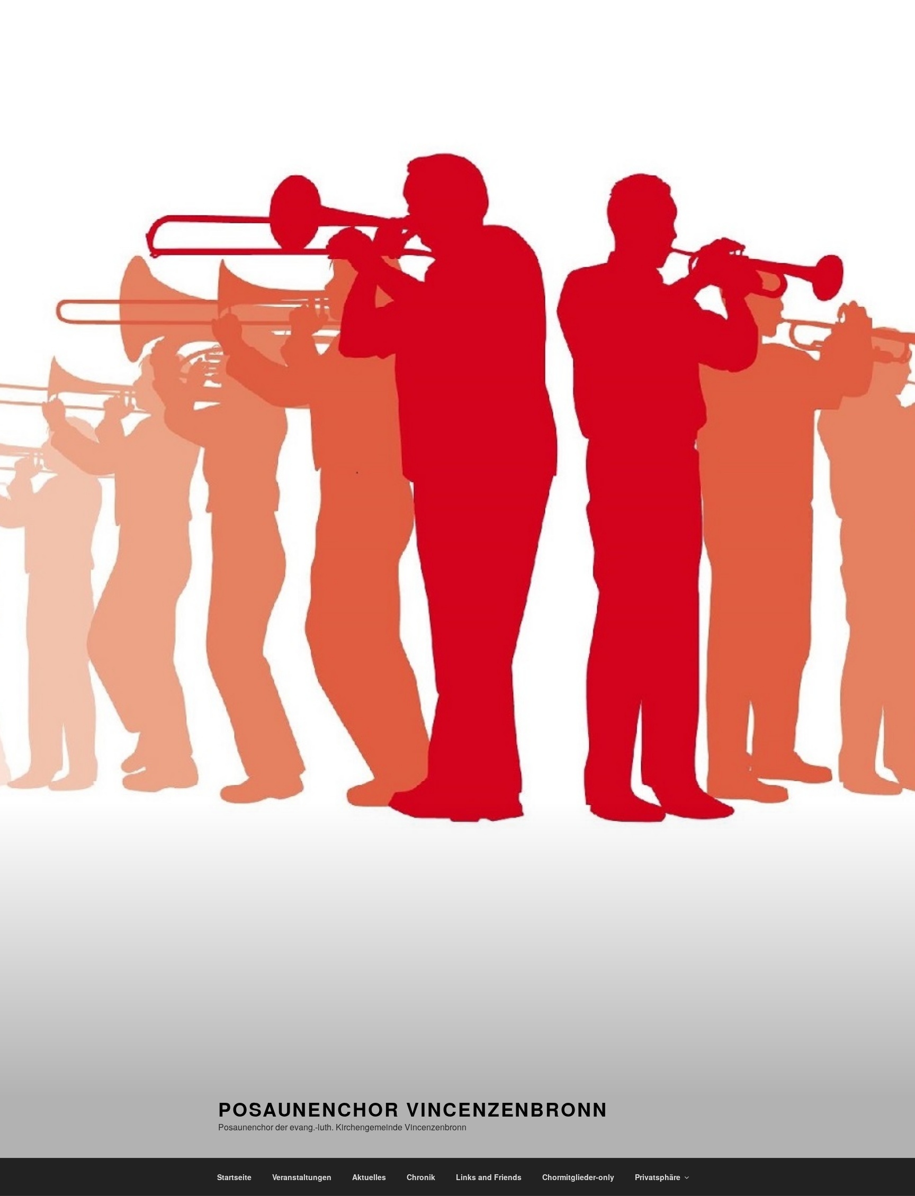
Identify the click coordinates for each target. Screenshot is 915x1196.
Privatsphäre (657, 1177)
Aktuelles (369, 1177)
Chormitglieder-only (578, 1177)
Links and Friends (489, 1177)
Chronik (421, 1177)
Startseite (234, 1177)
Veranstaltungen (301, 1177)
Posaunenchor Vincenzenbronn (413, 1108)
